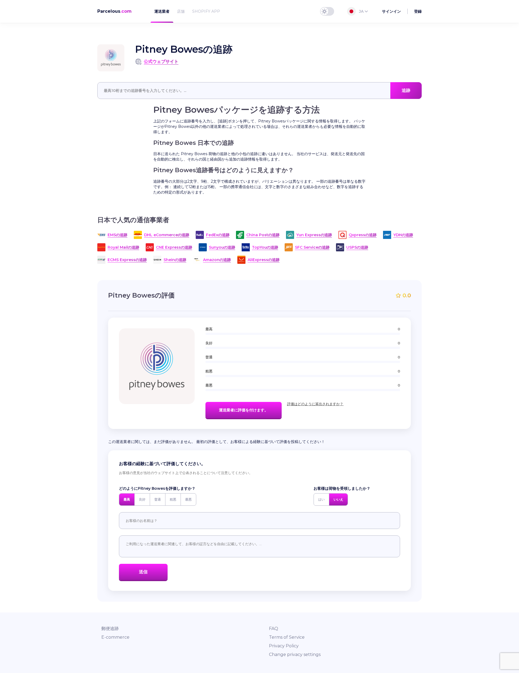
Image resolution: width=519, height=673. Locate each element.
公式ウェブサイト (161, 61)
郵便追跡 (110, 628)
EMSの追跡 (117, 234)
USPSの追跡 (357, 247)
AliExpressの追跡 (264, 259)
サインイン (391, 11)
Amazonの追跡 (217, 259)
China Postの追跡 (263, 234)
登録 (418, 11)
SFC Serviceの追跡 (312, 247)
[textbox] (259, 90)
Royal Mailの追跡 (123, 247)
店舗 (181, 11)
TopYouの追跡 (265, 247)
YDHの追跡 (403, 234)
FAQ (273, 628)
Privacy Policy (284, 645)
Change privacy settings (295, 654)
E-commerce (115, 637)
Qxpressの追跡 (363, 234)
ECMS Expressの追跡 (127, 259)
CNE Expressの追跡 (174, 247)
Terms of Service (287, 637)
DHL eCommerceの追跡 (166, 234)
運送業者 (161, 11)
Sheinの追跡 (175, 259)
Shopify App (206, 11)
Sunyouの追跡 (222, 247)
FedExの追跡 (217, 234)
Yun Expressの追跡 (314, 234)
